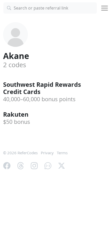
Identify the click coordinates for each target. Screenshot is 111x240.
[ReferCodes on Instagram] (34, 165)
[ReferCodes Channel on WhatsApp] (48, 165)
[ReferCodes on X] (61, 165)
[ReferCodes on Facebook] (7, 165)
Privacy (47, 152)
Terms (62, 152)
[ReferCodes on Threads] (20, 165)
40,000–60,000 (39, 99)
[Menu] (104, 8)
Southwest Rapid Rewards (42, 88)
